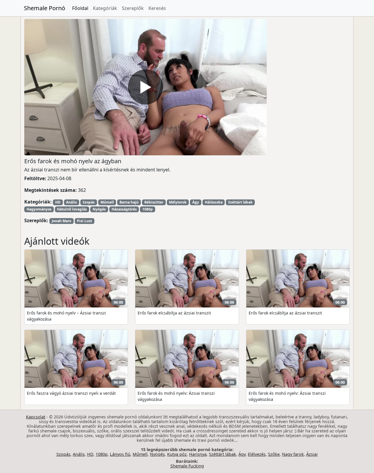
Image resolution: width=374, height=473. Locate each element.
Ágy (195, 202)
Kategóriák (105, 8)
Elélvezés (257, 454)
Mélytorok (177, 202)
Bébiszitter (153, 202)
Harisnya (198, 454)
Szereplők (133, 8)
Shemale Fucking (187, 466)
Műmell (107, 202)
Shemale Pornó (44, 8)
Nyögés (99, 209)
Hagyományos (39, 209)
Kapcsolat (35, 417)
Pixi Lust (84, 220)
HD (57, 202)
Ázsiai (312, 454)
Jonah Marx (61, 220)
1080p (147, 209)
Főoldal (80, 8)
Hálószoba (214, 202)
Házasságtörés (124, 209)
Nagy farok (293, 454)
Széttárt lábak (240, 202)
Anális (71, 202)
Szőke (274, 454)
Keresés (157, 8)
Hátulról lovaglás (72, 209)
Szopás (89, 202)
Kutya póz (177, 454)
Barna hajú (129, 202)
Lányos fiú (120, 454)
